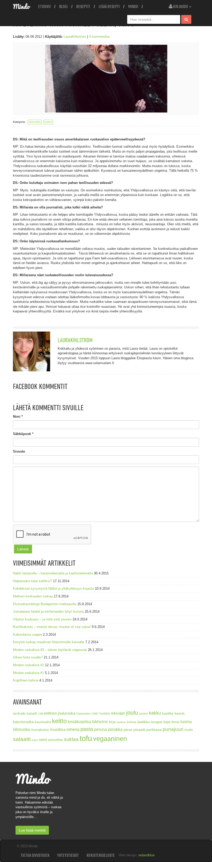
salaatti (22, 739)
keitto (59, 720)
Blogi (63, 6)
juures (143, 713)
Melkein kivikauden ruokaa (33, 596)
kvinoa (131, 722)
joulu (132, 712)
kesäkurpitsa (79, 721)
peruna (100, 729)
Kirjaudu (180, 6)
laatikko (143, 722)
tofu (86, 738)
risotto (188, 729)
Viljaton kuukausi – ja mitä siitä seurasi (42, 619)
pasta (86, 729)
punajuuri (173, 729)
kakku (155, 713)
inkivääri (118, 713)
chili (40, 713)
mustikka (57, 729)
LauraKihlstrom (75, 37)
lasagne (156, 722)
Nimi (18, 416)
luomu (48, 121)
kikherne (100, 721)
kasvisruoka (23, 721)
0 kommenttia (99, 37)
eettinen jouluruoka (59, 713)
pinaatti (139, 730)
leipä (166, 722)
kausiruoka (43, 722)
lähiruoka (21, 729)
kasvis (180, 713)
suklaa (71, 739)
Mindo (133, 6)
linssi (175, 722)
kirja (112, 722)
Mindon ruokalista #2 (28, 665)
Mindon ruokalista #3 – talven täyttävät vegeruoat (50, 650)
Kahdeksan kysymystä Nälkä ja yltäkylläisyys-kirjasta (53, 588)
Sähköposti (23, 434)
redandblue (146, 855)
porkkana (154, 730)
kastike (167, 713)
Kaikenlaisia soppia (27, 634)
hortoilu (105, 713)
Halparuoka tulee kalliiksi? (32, 581)
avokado (19, 713)
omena (72, 729)
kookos (121, 722)
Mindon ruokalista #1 (28, 673)
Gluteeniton (83, 713)
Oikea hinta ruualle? (28, 657)
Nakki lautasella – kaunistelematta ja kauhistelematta (53, 573)
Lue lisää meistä (32, 830)
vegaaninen (110, 738)
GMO (95, 713)
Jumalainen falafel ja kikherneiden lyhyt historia (48, 611)
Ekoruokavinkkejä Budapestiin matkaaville (44, 604)
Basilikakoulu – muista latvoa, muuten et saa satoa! (52, 627)
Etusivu (44, 6)
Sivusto (19, 451)
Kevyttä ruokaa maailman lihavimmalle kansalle (48, 642)
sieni (43, 739)
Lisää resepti (109, 6)
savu (35, 739)
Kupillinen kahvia (25, 680)
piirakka (115, 729)
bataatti (32, 713)
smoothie (55, 740)
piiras (128, 730)
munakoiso (40, 730)
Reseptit (83, 6)
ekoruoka (35, 121)
